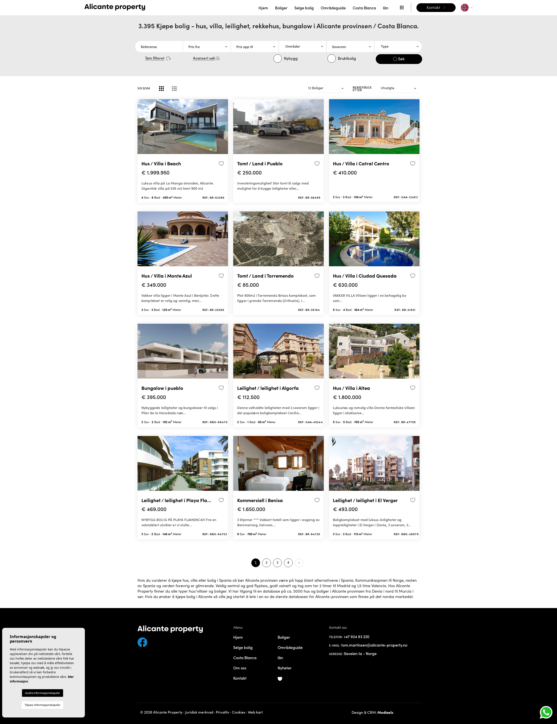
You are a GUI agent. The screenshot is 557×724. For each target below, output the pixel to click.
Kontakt (240, 678)
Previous (142, 128)
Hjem (263, 7)
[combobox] (302, 46)
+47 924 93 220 (356, 636)
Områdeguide (333, 7)
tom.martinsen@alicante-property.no (374, 645)
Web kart (255, 712)
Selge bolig (304, 7)
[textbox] (304, 46)
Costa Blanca (364, 7)
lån (385, 7)
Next (223, 128)
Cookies (238, 712)
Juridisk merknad (199, 712)
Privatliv (222, 712)
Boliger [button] (281, 7)
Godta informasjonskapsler (42, 693)
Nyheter (285, 667)
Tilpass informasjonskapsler (42, 705)
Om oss (239, 667)
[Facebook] (183, 640)
